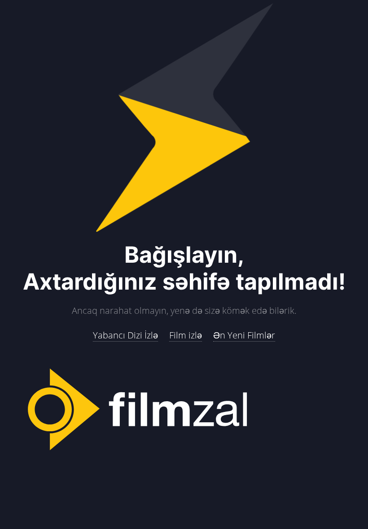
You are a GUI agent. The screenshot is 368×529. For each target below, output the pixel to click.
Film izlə (185, 335)
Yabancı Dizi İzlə (125, 335)
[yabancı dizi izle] (184, 410)
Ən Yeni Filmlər (244, 335)
